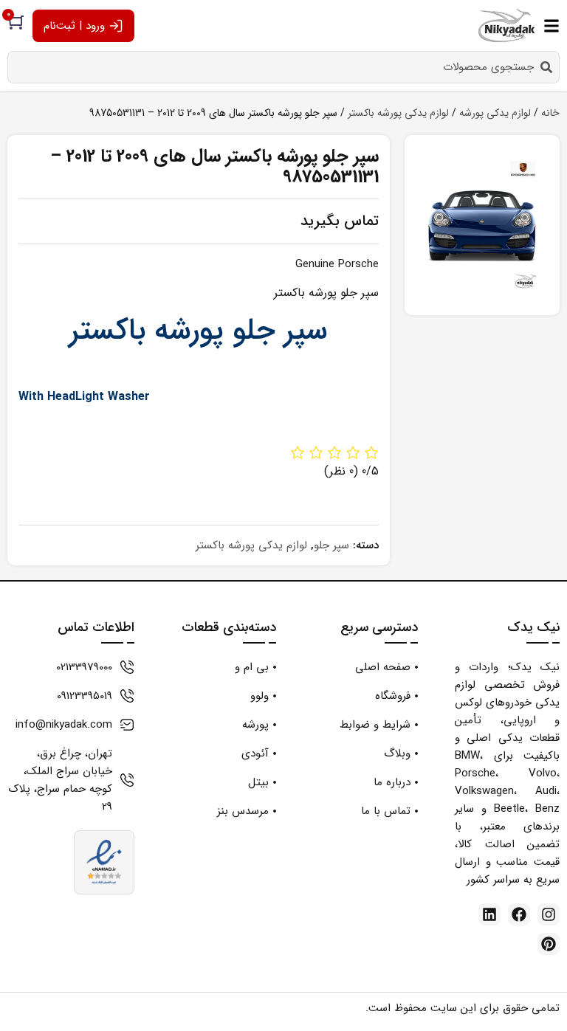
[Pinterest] (548, 944)
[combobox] (283, 67)
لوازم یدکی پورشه (495, 113)
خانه (550, 113)
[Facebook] (519, 914)
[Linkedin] (489, 914)
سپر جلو (331, 545)
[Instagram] (548, 914)
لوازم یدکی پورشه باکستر (398, 113)
